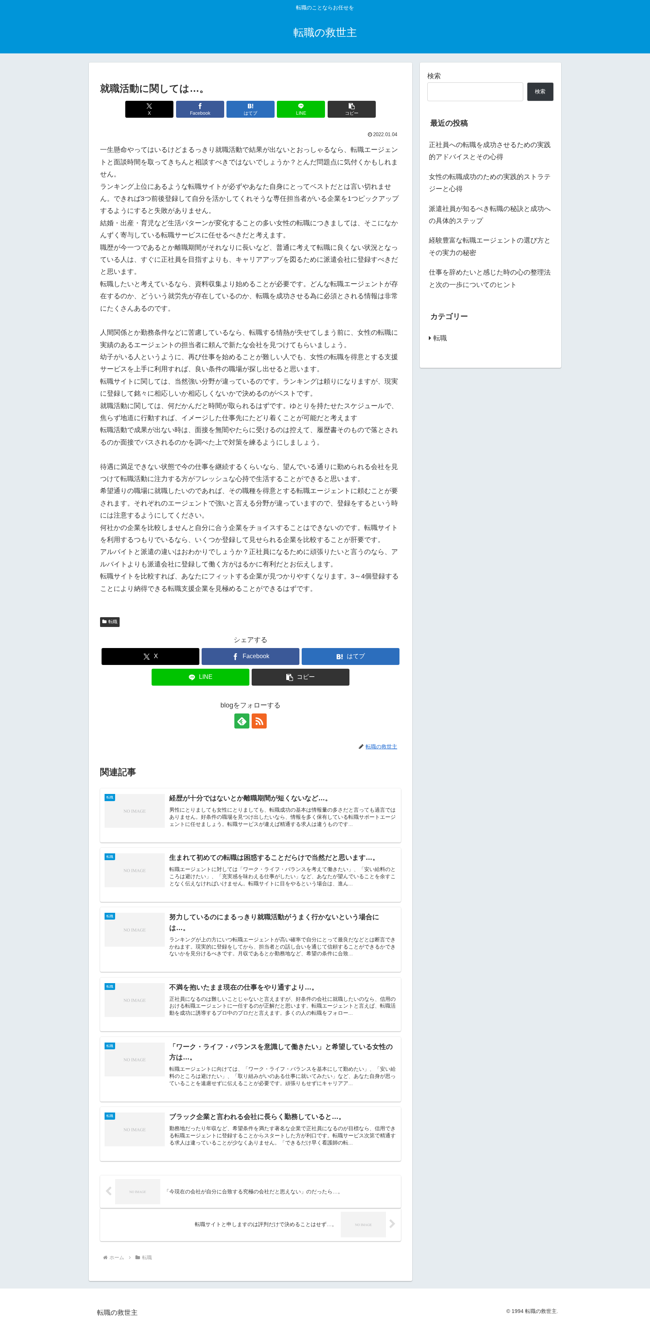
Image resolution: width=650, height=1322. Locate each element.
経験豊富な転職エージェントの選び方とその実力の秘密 (490, 246)
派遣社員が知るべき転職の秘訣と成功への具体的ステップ (490, 215)
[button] (352, 109)
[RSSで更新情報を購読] (259, 721)
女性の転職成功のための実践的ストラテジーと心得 (490, 183)
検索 (434, 76)
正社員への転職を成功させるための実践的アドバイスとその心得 (490, 151)
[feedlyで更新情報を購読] (241, 721)
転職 (112, 621)
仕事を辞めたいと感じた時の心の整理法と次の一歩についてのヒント (490, 278)
